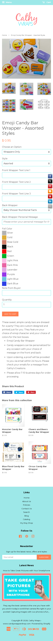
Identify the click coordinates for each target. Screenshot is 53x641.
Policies (26, 505)
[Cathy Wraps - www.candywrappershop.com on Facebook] (20, 537)
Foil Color (7, 228)
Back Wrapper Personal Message (20, 217)
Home (4, 35)
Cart (48, 2)
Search (26, 512)
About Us (26, 501)
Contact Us (26, 508)
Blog (26, 516)
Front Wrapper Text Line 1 (16, 170)
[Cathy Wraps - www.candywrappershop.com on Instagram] (32, 537)
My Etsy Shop (26, 523)
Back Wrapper (10, 205)
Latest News (26, 565)
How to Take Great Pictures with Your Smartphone (26, 570)
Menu (8, 2)
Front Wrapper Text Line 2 (16, 182)
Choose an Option (11, 147)
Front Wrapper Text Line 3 (16, 193)
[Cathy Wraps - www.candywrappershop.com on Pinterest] (26, 537)
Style (4, 158)
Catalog (26, 519)
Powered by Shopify (41, 624)
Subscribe (44, 557)
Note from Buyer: (11, 288)
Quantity (7, 299)
